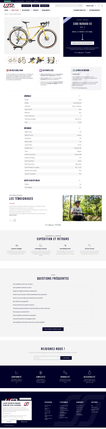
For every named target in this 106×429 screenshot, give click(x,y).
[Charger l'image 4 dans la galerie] (40, 60)
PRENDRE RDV (35, 5)
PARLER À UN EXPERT (26, 5)
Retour (6, 14)
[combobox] (69, 5)
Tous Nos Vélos (94, 412)
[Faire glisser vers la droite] (58, 60)
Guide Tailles (79, 409)
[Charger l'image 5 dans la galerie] (50, 60)
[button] (6, 10)
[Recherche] (80, 5)
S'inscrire (66, 358)
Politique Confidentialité (63, 412)
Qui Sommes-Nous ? (48, 406)
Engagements (94, 407)
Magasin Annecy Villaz (48, 416)
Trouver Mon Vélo (47, 413)
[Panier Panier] (102, 6)
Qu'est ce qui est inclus (32, 180)
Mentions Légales (64, 417)
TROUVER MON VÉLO (44, 5)
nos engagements (82, 88)
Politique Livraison (64, 410)
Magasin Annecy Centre (48, 419)
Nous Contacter (79, 405)
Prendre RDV (47, 411)
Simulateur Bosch (78, 411)
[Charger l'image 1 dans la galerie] (12, 60)
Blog (92, 405)
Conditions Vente (64, 405)
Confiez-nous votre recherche (82, 43)
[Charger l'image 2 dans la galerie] (21, 60)
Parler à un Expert (47, 409)
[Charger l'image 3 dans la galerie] (31, 60)
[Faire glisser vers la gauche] (5, 60)
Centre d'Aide (79, 407)
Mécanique (27, 128)
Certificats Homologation (79, 414)
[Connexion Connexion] (99, 6)
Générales (27, 95)
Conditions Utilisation (62, 415)
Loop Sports (10, 425)
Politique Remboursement (63, 408)
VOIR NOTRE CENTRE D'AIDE (53, 329)
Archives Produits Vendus (15, 14)
